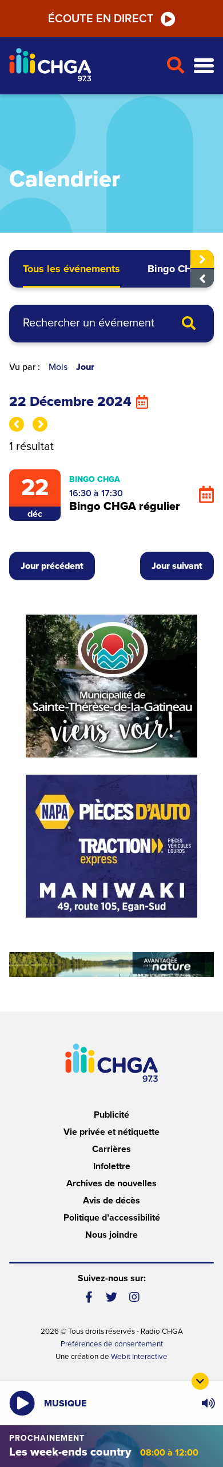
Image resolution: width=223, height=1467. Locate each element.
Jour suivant (177, 566)
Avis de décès (111, 1200)
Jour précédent (52, 566)
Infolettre (111, 1166)
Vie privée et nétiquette (111, 1132)
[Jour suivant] (40, 424)
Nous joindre (111, 1235)
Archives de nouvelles (111, 1183)
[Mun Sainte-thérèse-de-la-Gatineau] (111, 686)
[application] (208, 1403)
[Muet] (207, 1403)
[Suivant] (202, 259)
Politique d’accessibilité (111, 1217)
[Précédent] (202, 278)
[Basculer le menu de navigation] (204, 66)
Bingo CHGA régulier (124, 506)
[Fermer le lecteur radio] (200, 1381)
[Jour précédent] (16, 424)
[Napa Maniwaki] (111, 846)
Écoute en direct (101, 19)
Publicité (111, 1115)
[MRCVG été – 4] (111, 964)
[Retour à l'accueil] (83, 66)
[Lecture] (22, 1403)
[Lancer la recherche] (189, 324)
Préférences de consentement (112, 1344)
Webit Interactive (139, 1356)
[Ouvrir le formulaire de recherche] (175, 66)
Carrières (111, 1149)
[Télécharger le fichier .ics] (206, 495)
